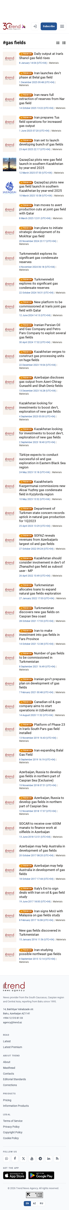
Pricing (7, 1100)
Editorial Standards (14, 1079)
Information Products (16, 1105)
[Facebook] (15, 1158)
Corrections (10, 1085)
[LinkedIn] (48, 1158)
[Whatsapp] (6, 1158)
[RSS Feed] (57, 1158)
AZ (34, 1203)
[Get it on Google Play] (41, 1175)
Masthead (9, 1067)
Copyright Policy (12, 1132)
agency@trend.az (12, 1022)
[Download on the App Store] (14, 1175)
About (6, 1062)
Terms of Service (12, 1120)
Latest (7, 1041)
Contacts (8, 1073)
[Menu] (62, 26)
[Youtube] (31, 1158)
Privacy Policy (11, 1126)
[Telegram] (40, 1158)
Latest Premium (12, 1047)
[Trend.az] (14, 26)
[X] (23, 1158)
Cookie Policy (11, 1138)
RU (41, 1203)
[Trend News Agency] (14, 986)
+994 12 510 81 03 (13, 1017)
